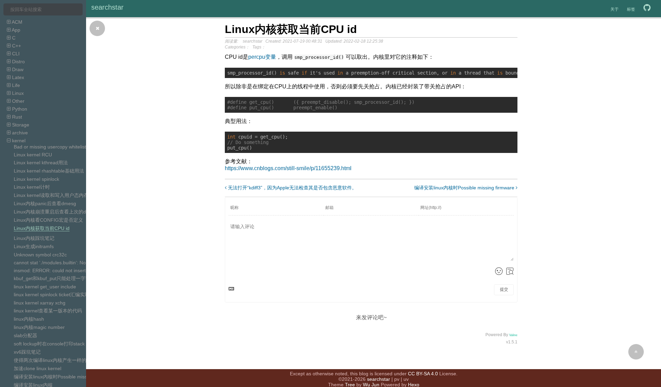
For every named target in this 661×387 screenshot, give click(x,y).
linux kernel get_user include (45, 286)
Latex (17, 77)
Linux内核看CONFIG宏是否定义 (48, 220)
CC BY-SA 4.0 (423, 373)
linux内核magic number (39, 327)
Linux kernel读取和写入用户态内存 (51, 195)
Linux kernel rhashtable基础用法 (49, 171)
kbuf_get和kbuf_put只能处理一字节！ (54, 278)
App (15, 30)
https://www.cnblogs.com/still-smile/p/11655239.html (288, 168)
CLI (15, 53)
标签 (631, 9)
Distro (18, 61)
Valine (513, 335)
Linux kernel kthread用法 (41, 162)
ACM (16, 22)
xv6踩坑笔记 (27, 352)
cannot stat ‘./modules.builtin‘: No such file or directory (72, 262)
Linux (17, 93)
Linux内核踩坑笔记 (34, 238)
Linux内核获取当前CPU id (42, 228)
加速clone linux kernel (37, 368)
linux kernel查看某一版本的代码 (48, 310)
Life (15, 85)
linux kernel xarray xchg (39, 303)
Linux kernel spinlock (36, 179)
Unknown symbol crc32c (40, 254)
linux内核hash (29, 319)
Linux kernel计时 (32, 187)
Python (19, 109)
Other (17, 101)
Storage (20, 125)
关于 (614, 9)
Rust (16, 117)
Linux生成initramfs (34, 246)
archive (19, 132)
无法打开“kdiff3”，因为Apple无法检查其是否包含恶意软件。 (292, 187)
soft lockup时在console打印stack (49, 343)
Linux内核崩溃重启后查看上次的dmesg (56, 211)
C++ (16, 45)
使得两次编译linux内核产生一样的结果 (55, 360)
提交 (504, 289)
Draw (17, 69)
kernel (18, 140)
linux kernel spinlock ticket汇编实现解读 (56, 294)
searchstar (107, 7)
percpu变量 (262, 57)
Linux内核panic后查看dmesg (45, 203)
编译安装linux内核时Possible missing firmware (64, 376)
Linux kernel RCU (33, 154)
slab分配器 (25, 335)
